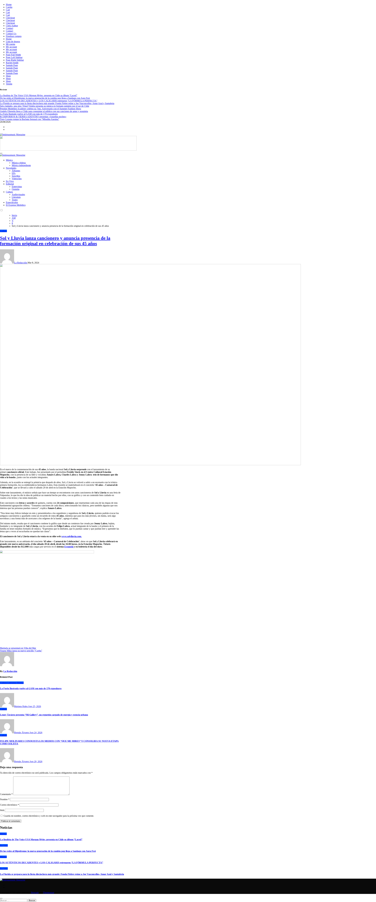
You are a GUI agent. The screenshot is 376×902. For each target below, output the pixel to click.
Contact (9, 28)
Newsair (35, 892)
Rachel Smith (12, 62)
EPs (13, 173)
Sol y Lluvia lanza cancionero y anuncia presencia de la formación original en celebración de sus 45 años (55, 240)
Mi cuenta (10, 44)
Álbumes (16, 170)
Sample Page (12, 65)
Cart (8, 10)
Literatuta (16, 197)
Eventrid (69, 546)
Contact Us (11, 33)
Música (9, 160)
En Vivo (10, 181)
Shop (8, 76)
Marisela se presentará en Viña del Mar (18, 648)
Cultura (9, 192)
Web (2, 810)
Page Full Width (13, 54)
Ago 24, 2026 (35, 732)
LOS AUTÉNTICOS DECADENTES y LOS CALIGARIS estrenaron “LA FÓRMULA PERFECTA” (51, 862)
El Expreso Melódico (16, 205)
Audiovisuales (18, 194)
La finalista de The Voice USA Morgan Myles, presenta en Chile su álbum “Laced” (41, 839)
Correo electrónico (9, 805)
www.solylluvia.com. (71, 536)
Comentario (6, 794)
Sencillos (16, 176)
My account (11, 47)
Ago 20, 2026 (35, 761)
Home (9, 4)
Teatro (15, 200)
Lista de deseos (13, 41)
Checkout (10, 17)
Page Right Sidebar (15, 60)
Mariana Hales (21, 706)
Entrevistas (17, 186)
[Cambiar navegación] (1, 153)
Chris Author (12, 25)
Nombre (4, 799)
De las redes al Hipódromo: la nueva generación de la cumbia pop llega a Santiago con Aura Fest (48, 851)
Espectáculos (12, 202)
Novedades (11, 168)
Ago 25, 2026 (34, 706)
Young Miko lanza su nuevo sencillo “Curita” (21, 650)
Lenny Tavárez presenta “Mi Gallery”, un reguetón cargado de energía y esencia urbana (44, 714)
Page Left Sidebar (14, 57)
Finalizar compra (13, 36)
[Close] (1, 898)
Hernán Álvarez (21, 732)
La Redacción (21, 262)
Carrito (9, 7)
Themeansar (48, 892)
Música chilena (19, 162)
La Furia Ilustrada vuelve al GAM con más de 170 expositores (31, 688)
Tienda (9, 84)
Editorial (10, 184)
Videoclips (17, 178)
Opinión (15, 189)
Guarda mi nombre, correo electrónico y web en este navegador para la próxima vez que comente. (49, 816)
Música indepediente (21, 165)
